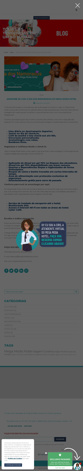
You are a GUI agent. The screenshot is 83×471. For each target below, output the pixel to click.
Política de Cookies (15, 458)
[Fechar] (77, 5)
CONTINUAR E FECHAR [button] (13, 465)
